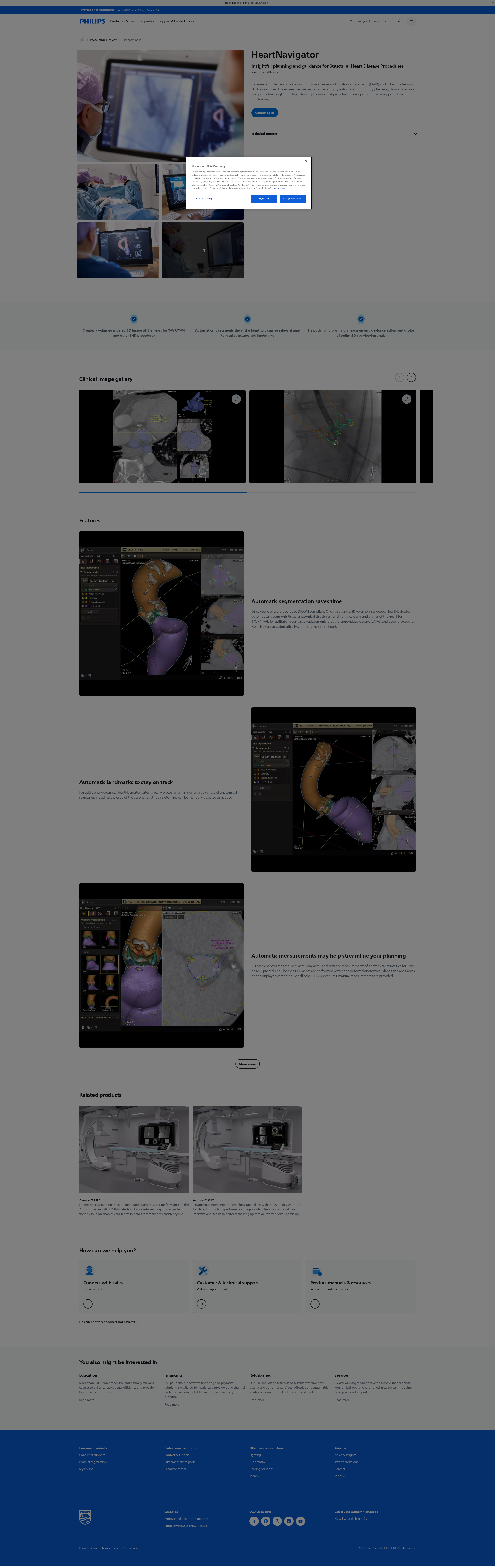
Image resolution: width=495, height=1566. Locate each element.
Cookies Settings (204, 198)
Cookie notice (279, 188)
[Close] (306, 161)
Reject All (264, 198)
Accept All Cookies (292, 198)
